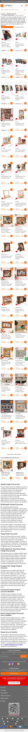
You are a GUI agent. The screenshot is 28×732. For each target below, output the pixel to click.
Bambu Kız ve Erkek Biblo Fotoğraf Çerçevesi (21, 442)
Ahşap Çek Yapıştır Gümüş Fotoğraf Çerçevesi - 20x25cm (6, 45)
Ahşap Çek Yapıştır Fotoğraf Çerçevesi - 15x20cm (20, 98)
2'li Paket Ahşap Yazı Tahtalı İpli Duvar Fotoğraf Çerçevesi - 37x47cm (20, 390)
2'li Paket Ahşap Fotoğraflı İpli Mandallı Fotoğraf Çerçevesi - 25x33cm (20, 417)
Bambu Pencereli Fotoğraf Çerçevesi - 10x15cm (20, 311)
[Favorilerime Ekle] (11, 39)
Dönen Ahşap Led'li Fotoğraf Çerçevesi (19, 124)
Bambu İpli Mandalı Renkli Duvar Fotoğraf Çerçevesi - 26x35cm (6, 337)
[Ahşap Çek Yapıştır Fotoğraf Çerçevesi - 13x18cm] (7, 88)
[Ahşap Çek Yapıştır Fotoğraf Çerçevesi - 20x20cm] (7, 114)
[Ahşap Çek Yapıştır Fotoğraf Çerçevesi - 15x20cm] (21, 88)
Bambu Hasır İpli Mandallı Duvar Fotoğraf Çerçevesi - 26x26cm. (6, 284)
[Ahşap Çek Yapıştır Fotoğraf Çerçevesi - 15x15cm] (21, 61)
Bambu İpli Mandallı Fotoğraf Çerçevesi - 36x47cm (6, 364)
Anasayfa (3, 14)
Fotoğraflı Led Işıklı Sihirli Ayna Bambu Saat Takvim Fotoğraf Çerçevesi (6, 204)
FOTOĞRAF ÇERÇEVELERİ (8, 15)
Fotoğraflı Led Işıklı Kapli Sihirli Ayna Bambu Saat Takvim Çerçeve (20, 204)
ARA (25, 9)
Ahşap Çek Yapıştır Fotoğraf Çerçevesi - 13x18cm (6, 98)
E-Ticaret (9, 730)
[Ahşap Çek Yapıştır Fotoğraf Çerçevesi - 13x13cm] (7, 61)
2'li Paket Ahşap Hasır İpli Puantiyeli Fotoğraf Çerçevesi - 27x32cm (6, 417)
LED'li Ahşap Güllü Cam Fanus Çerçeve (6, 150)
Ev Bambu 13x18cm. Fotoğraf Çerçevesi (5, 310)
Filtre (3, 27)
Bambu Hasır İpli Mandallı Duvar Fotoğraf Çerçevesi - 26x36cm (20, 284)
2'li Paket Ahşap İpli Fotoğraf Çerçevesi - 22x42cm (6, 390)
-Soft (5, 730)
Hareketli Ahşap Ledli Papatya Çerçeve (20, 177)
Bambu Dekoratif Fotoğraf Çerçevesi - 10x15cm (20, 258)
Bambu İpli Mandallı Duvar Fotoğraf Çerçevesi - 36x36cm (6, 231)
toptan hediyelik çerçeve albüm (13, 644)
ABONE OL (23, 656)
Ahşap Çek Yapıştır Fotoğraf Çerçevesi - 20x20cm (6, 125)
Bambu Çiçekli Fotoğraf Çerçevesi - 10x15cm (6, 257)
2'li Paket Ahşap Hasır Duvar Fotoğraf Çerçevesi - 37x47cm (20, 364)
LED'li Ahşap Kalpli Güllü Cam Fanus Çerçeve (20, 150)
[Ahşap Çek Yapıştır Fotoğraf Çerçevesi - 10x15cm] (21, 35)
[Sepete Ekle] (11, 50)
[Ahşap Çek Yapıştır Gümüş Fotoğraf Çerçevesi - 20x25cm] (7, 35)
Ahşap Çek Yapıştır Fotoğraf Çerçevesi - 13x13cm (6, 72)
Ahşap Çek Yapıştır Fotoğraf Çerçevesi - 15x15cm (20, 72)
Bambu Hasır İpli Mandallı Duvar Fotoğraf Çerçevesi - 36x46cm (20, 231)
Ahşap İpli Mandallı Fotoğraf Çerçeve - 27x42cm (5, 443)
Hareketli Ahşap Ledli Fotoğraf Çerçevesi (6, 177)
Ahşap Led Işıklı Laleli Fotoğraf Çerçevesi (20, 336)
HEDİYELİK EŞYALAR (11, 14)
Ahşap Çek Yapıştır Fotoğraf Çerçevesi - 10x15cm (20, 45)
